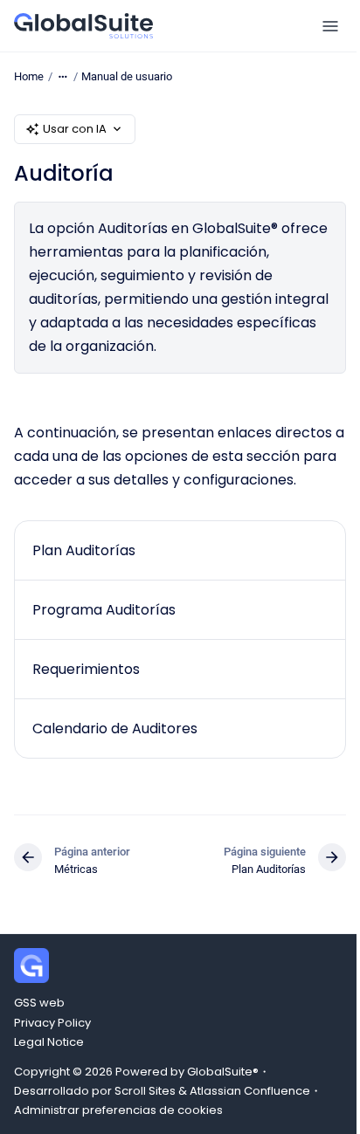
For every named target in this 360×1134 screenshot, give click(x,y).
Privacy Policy (52, 1022)
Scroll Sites (145, 1090)
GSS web (39, 1002)
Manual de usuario (126, 76)
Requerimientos (86, 669)
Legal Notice (49, 1042)
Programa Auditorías (104, 610)
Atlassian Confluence (250, 1090)
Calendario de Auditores (114, 728)
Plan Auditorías (83, 550)
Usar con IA (75, 128)
